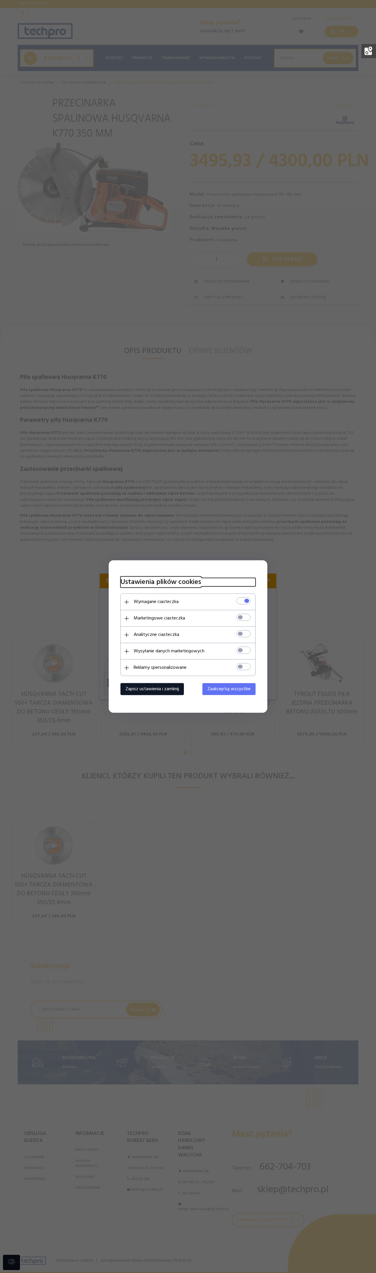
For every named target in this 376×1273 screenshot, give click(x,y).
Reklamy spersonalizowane (160, 667)
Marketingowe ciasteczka (159, 618)
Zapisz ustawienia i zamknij (152, 689)
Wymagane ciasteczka (156, 602)
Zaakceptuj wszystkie (229, 689)
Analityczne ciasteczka (156, 635)
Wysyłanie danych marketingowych (169, 651)
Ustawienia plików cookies (160, 582)
